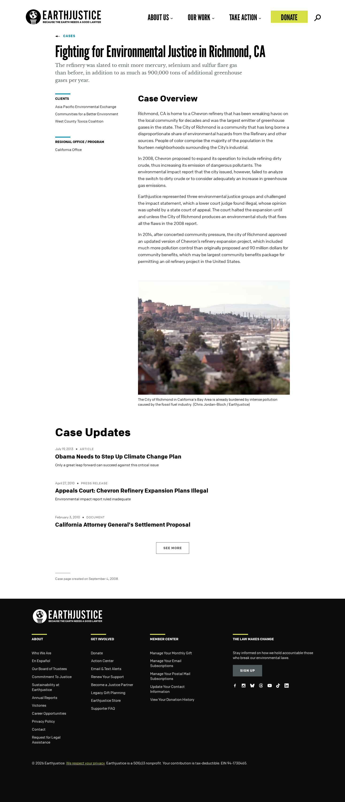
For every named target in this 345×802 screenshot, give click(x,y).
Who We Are (41, 653)
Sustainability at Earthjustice (45, 687)
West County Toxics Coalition (79, 121)
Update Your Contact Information (167, 689)
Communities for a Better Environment (86, 114)
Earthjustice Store (106, 700)
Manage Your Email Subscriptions (165, 663)
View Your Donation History (172, 699)
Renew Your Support (107, 676)
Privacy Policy (43, 721)
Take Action (243, 17)
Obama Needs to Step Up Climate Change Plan (118, 456)
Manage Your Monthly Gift (171, 653)
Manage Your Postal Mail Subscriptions (170, 676)
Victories (39, 705)
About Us (158, 17)
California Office (68, 149)
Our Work (199, 17)
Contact (39, 729)
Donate (289, 17)
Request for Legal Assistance (46, 739)
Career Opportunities (49, 713)
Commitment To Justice (52, 676)
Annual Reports (44, 697)
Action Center (102, 660)
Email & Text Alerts (106, 668)
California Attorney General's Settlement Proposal (122, 524)
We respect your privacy (85, 763)
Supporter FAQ (103, 708)
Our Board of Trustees (49, 668)
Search (317, 17)
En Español (41, 660)
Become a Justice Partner (112, 684)
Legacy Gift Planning (108, 692)
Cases (69, 36)
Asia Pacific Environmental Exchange (85, 106)
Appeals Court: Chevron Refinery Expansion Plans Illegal (131, 490)
